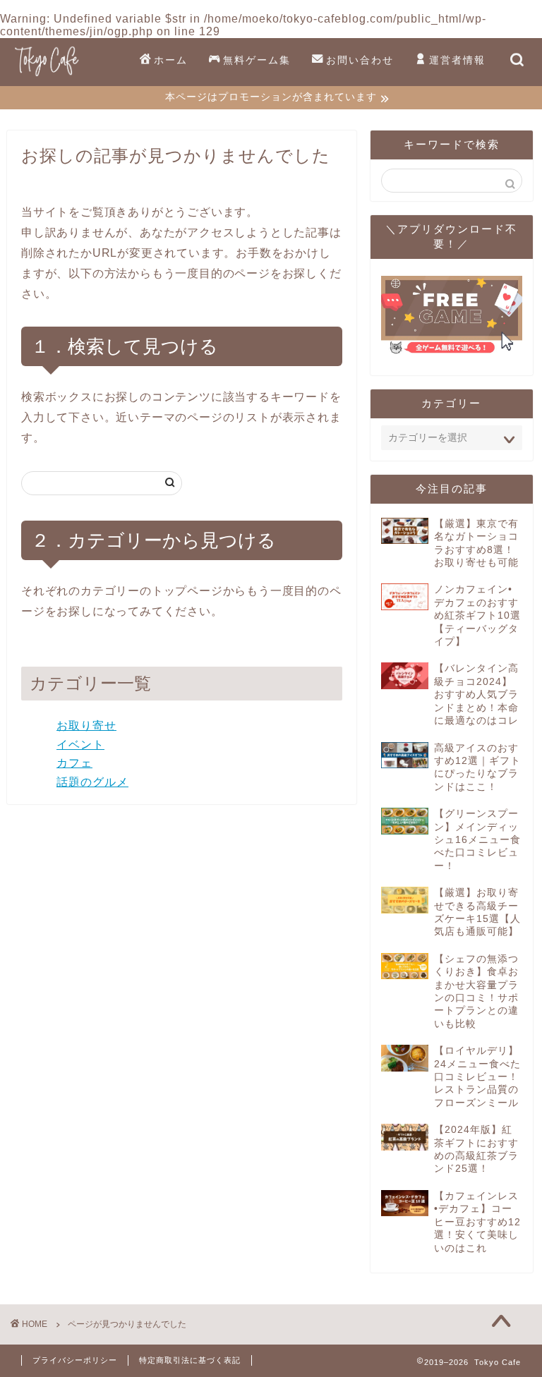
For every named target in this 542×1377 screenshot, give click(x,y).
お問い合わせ (360, 60)
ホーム (171, 60)
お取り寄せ (86, 726)
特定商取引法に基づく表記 (190, 1360)
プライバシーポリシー (74, 1360)
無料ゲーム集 (257, 60)
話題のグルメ (92, 782)
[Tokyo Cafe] (46, 76)
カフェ (74, 763)
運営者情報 (457, 60)
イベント (80, 745)
